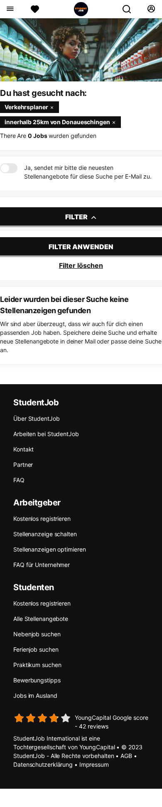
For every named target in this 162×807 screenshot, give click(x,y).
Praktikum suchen (37, 664)
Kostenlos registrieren (42, 518)
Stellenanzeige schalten (45, 533)
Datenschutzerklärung (43, 764)
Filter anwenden (81, 247)
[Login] (151, 9)
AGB (126, 755)
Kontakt (23, 449)
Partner (23, 464)
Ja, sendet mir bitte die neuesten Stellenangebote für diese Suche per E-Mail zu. (88, 172)
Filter (77, 217)
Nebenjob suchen (37, 634)
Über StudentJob (36, 418)
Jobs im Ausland (35, 695)
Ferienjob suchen (35, 649)
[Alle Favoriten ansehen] (34, 9)
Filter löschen (81, 265)
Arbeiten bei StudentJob (46, 433)
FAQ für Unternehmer (41, 564)
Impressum (94, 764)
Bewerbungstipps (37, 680)
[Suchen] (130, 9)
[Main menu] (10, 9)
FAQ (19, 479)
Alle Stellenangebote (40, 618)
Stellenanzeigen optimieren (49, 549)
